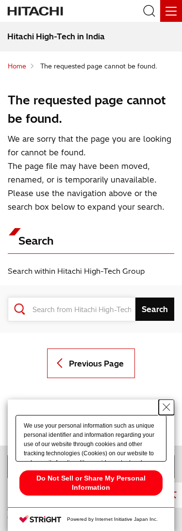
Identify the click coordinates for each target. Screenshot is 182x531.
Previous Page (96, 363)
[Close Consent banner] (166, 407)
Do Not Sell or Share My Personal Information (91, 482)
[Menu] (171, 11)
